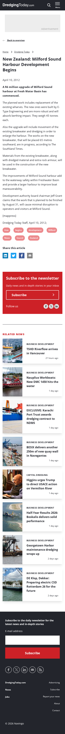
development (35, 230)
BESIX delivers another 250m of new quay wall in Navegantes (42, 451)
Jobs (7, 696)
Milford (51, 230)
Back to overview (16, 40)
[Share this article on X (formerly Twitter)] (13, 255)
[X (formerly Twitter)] (51, 306)
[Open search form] (49, 5)
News (7, 238)
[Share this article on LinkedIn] (5, 255)
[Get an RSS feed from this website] (40, 669)
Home (5, 51)
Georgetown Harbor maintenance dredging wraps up (42, 550)
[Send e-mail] (32, 669)
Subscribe (19, 295)
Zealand (34, 238)
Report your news (51, 696)
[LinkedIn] (56, 306)
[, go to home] (18, 5)
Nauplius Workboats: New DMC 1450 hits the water (42, 382)
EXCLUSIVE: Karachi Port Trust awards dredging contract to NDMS (41, 416)
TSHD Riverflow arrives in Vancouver (42, 351)
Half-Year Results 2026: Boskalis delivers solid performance (42, 517)
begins (18, 230)
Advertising (54, 682)
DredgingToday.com (15, 682)
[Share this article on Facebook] (21, 255)
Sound (19, 238)
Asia (6, 230)
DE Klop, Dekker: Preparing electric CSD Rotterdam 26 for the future (42, 584)
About (57, 703)
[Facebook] (46, 306)
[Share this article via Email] (30, 255)
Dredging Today (22, 51)
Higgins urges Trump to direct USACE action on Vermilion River (42, 484)
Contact (56, 710)
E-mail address (14, 631)
